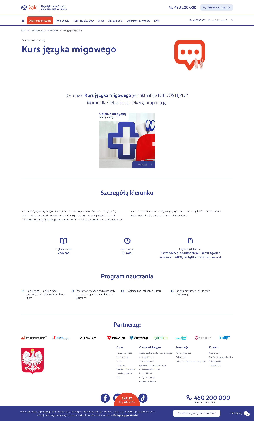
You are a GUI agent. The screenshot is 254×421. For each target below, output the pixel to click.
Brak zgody (236, 413)
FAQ (156, 20)
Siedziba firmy (215, 365)
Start (23, 30)
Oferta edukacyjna (40, 20)
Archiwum (54, 30)
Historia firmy (122, 357)
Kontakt (214, 347)
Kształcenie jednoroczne (149, 369)
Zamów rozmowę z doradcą (221, 357)
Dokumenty (181, 357)
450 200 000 (185, 7)
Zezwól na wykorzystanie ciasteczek (197, 413)
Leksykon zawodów (138, 20)
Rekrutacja (62, 20)
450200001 (199, 20)
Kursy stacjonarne (146, 377)
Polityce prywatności (125, 415)
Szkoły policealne (146, 357)
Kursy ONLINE (145, 373)
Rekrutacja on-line (183, 353)
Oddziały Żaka (215, 361)
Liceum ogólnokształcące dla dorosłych (156, 353)
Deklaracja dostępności (126, 369)
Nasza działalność (124, 353)
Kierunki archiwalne (147, 381)
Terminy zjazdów (83, 20)
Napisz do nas (215, 353)
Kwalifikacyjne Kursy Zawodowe (152, 365)
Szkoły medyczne (146, 361)
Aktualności (115, 20)
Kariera (119, 361)
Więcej (142, 164)
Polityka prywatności (125, 373)
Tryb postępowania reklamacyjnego (191, 361)
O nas (101, 20)
